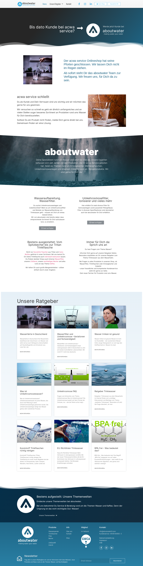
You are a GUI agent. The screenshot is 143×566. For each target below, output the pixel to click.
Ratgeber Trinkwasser (105, 391)
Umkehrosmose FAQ (67, 391)
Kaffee (52, 264)
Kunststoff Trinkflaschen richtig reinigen (31, 449)
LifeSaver (33, 261)
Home (45, 3)
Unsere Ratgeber (55, 3)
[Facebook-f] (79, 4)
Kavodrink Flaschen (40, 252)
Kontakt (68, 3)
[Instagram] (85, 4)
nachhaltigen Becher (50, 261)
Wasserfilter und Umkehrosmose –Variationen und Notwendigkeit (71, 336)
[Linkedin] (112, 548)
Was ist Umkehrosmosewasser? (31, 392)
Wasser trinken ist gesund (107, 334)
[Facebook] (101, 548)
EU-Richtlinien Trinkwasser (70, 448)
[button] (101, 4)
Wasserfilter (59, 259)
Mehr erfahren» (25, 351)
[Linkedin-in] (91, 4)
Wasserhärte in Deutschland (33, 334)
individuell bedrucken (52, 257)
